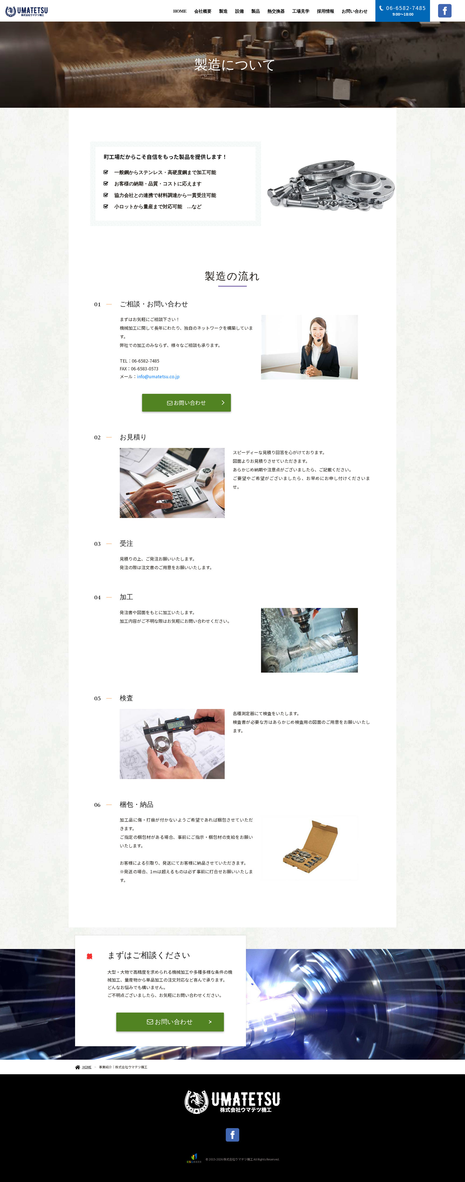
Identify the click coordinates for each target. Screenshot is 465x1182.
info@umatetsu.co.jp (158, 376)
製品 (255, 11)
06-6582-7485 (406, 8)
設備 (239, 11)
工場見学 (300, 11)
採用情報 (325, 11)
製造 (223, 11)
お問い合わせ (355, 11)
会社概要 (203, 11)
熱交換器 (276, 11)
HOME (180, 11)
